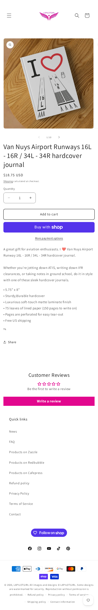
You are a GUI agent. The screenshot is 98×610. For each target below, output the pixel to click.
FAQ (12, 442)
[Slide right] (59, 137)
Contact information (62, 601)
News (13, 431)
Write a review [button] (49, 401)
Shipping (8, 181)
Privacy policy (56, 594)
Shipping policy (36, 601)
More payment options (49, 238)
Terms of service (78, 594)
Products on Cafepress (26, 473)
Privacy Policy (19, 493)
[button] (9, 16)
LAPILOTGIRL (21, 584)
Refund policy (19, 483)
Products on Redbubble (26, 462)
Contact (15, 514)
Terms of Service (21, 504)
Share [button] (12, 342)
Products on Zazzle (23, 452)
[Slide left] (39, 137)
